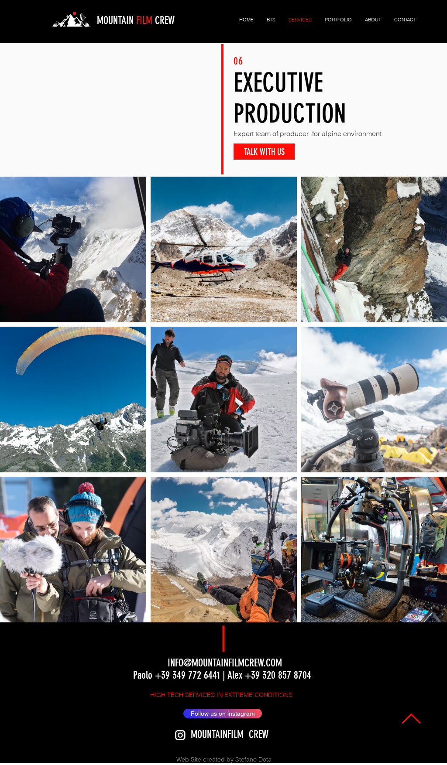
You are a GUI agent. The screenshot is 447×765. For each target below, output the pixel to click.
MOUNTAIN (116, 20)
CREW (163, 20)
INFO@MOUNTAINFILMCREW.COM (225, 663)
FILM (144, 20)
